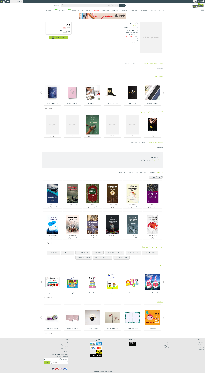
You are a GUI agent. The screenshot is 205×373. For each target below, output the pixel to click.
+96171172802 (64, 347)
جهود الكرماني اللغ (92, 205)
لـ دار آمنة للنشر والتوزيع (156, 177)
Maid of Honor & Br (72, 329)
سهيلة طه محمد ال (92, 207)
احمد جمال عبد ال (132, 207)
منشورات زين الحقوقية (83, 253)
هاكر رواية (112, 136)
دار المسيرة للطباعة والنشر (121, 257)
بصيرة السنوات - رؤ (72, 205)
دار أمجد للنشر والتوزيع (133, 253)
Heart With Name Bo (112, 329)
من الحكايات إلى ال (133, 236)
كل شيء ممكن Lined (132, 104)
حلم (72, 136)
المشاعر (112, 293)
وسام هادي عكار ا (112, 207)
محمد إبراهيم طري (72, 238)
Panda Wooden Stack (92, 293)
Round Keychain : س (92, 329)
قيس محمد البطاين (152, 207)
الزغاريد (152, 136)
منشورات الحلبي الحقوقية (84, 257)
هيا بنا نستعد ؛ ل (52, 293)
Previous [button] (164, 93)
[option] (152, 93)
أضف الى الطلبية (60, 37)
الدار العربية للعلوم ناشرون (150, 253)
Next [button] (41, 93)
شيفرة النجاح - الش (153, 205)
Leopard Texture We (132, 329)
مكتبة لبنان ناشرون (53, 253)
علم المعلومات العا (72, 236)
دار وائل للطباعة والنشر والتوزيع (102, 257)
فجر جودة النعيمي (132, 238)
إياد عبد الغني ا (112, 238)
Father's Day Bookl (93, 104)
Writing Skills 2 (72, 293)
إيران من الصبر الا (112, 236)
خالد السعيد (92, 238)
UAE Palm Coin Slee (112, 104)
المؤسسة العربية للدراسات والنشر (114, 253)
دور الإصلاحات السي (52, 236)
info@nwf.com (64, 349)
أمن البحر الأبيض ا (52, 205)
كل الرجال (52, 136)
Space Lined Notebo (52, 104)
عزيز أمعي (135, 25)
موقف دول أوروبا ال (112, 205)
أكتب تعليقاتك (155, 160)
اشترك (46, 363)
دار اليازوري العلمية (67, 253)
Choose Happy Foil (72, 104)
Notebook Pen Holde (152, 104)
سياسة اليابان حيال (153, 236)
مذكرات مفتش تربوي (92, 136)
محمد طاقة (72, 207)
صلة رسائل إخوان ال (92, 236)
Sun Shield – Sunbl (52, 329)
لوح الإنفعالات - (152, 329)
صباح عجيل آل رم (52, 207)
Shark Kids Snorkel (152, 293)
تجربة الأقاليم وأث (132, 205)
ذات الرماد (132, 136)
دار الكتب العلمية (97, 253)
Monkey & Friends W (132, 293)
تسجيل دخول (199, 1)
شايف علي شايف (52, 238)
